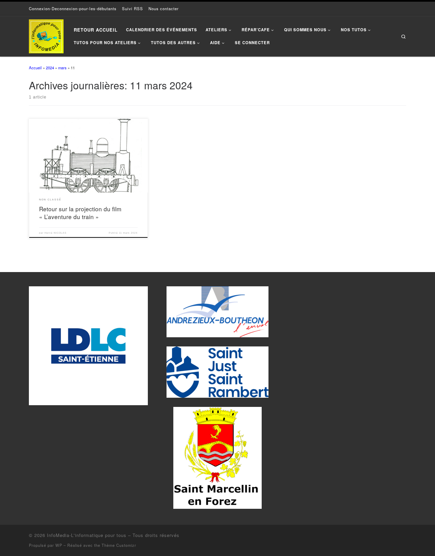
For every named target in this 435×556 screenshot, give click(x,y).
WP (58, 545)
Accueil (35, 67)
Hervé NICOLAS (56, 232)
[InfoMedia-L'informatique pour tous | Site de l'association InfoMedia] (46, 34)
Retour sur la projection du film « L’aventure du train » (80, 212)
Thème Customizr (119, 545)
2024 (50, 67)
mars (62, 67)
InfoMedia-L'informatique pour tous (86, 535)
